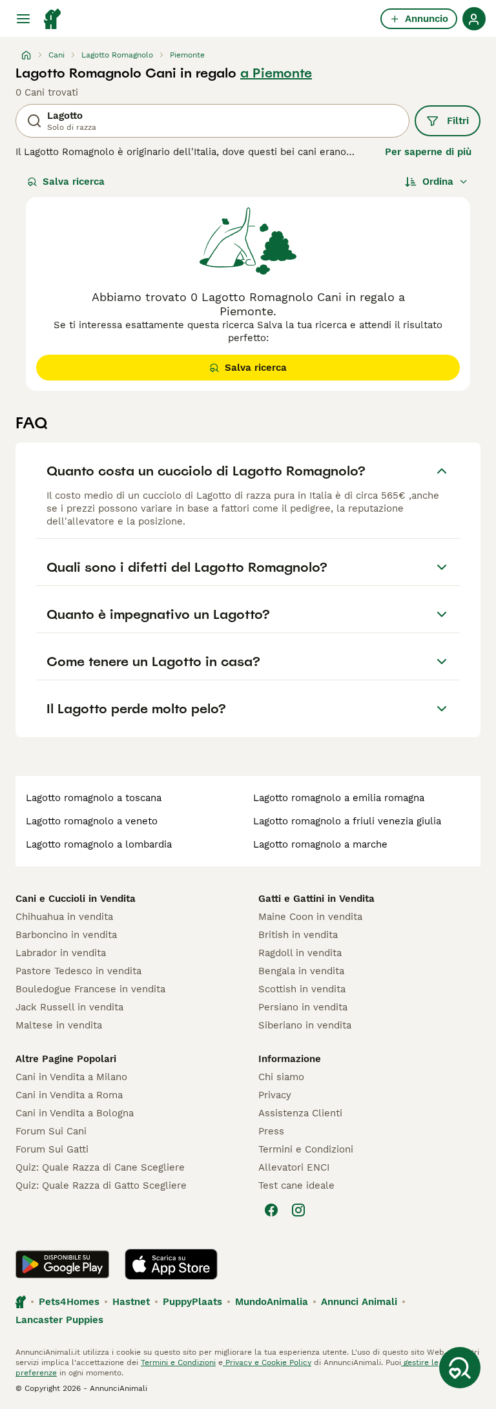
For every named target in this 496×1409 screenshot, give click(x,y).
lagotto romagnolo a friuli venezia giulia (347, 821)
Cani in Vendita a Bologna (75, 1113)
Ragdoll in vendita (300, 953)
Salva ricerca (74, 181)
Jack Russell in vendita (69, 1007)
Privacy (274, 1095)
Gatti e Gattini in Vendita (316, 898)
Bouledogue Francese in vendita (90, 989)
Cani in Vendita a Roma (69, 1095)
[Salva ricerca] (459, 1367)
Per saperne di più (428, 152)
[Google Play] (62, 1264)
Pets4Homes (69, 1302)
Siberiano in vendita (304, 1025)
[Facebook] (271, 1210)
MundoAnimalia (271, 1302)
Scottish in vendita (302, 989)
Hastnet (131, 1302)
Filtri (458, 121)
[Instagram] (298, 1210)
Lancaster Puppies (59, 1320)
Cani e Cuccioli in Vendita (76, 898)
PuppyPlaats (192, 1302)
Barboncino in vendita (66, 935)
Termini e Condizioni (305, 1149)
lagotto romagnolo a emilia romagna (338, 798)
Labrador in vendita (61, 953)
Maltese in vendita (59, 1025)
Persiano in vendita (302, 1007)
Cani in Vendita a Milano (71, 1077)
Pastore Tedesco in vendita (78, 971)
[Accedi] (474, 18)
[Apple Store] (171, 1264)
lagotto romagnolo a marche (320, 844)
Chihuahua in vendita (64, 917)
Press (271, 1131)
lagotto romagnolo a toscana (93, 798)
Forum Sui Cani (51, 1131)
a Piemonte (276, 73)
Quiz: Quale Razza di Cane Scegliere (100, 1167)
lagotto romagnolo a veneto (92, 821)
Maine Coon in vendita (310, 917)
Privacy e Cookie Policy (267, 1362)
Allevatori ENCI (293, 1167)
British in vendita (298, 935)
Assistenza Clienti (300, 1113)
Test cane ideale (296, 1185)
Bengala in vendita (301, 971)
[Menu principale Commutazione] (23, 19)
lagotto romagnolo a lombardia (99, 844)
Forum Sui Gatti (52, 1149)
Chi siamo (281, 1077)
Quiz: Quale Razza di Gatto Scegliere (101, 1185)
